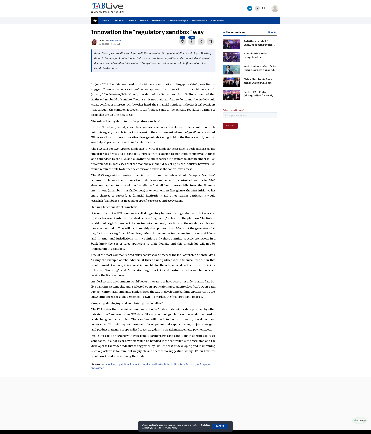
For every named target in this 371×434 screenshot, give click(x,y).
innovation (97, 368)
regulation (123, 364)
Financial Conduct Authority (146, 364)
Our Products (198, 20)
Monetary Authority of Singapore (193, 364)
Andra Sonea (114, 40)
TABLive (117, 20)
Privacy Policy (171, 428)
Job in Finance (217, 20)
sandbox (110, 364)
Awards (130, 20)
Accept (220, 426)
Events (143, 20)
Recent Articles (235, 32)
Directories (157, 20)
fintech (168, 364)
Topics (104, 20)
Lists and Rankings (177, 20)
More (271, 32)
